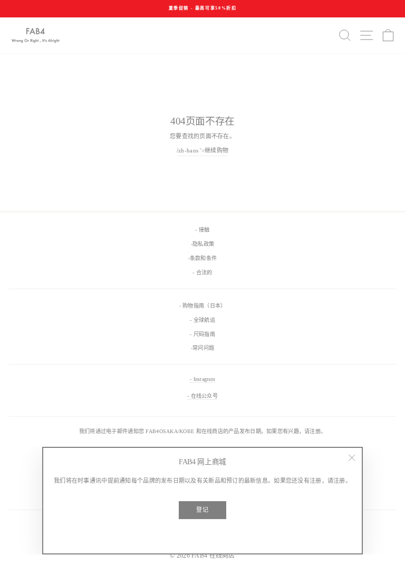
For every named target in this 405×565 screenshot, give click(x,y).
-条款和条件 (202, 258)
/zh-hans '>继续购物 (202, 150)
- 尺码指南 (202, 334)
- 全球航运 (202, 320)
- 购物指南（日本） (202, 306)
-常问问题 (202, 348)
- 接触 (202, 230)
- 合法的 (202, 272)
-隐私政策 (202, 244)
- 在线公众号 (202, 396)
